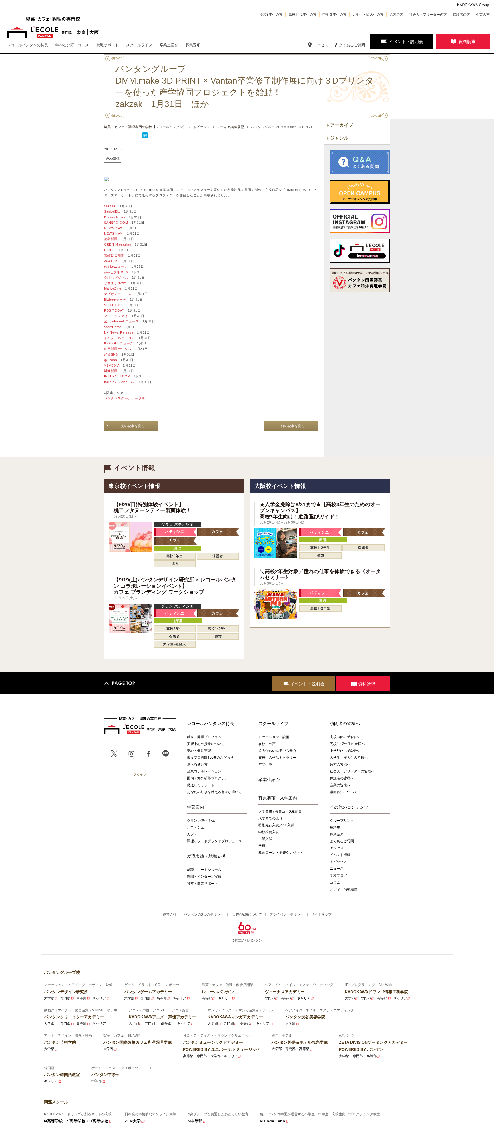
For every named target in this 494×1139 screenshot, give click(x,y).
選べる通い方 (197, 764)
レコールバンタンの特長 (210, 723)
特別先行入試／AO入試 (276, 825)
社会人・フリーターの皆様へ (352, 771)
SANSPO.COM (116, 222)
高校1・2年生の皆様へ (347, 743)
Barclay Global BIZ (119, 382)
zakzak (110, 206)
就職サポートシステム (204, 869)
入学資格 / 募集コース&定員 (280, 811)
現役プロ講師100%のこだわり (210, 757)
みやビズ (111, 261)
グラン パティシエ (201, 820)
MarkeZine (112, 288)
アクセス (320, 44)
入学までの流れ (270, 818)
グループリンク (342, 820)
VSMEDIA (111, 365)
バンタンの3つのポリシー (204, 914)
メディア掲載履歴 (343, 889)
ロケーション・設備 (273, 736)
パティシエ (195, 827)
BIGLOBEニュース (119, 343)
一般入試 (265, 838)
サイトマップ (321, 914)
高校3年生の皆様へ (344, 736)
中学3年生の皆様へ (344, 750)
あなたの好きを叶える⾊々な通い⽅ (214, 791)
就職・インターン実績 (204, 876)
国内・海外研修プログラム (207, 778)
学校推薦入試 (268, 831)
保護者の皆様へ (342, 778)
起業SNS (111, 354)
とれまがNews (115, 283)
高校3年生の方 (271, 14)
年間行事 (265, 764)
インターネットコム (119, 338)
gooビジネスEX (116, 272)
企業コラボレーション (204, 771)
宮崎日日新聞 (114, 255)
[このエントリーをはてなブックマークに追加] (145, 137)
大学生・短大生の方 (367, 14)
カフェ (192, 834)
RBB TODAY (114, 310)
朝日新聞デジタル (118, 348)
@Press (110, 360)
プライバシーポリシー (286, 914)
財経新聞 (111, 371)
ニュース (337, 868)
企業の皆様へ (340, 785)
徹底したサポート (200, 785)
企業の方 (483, 14)
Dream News (114, 217)
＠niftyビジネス (116, 277)
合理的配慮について (246, 914)
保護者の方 (461, 14)
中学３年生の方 (334, 14)
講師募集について (343, 791)
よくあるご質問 (352, 44)
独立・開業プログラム (204, 736)
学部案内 (195, 807)
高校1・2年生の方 (302, 14)
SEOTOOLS (114, 305)
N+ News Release (119, 332)
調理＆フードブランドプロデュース (214, 841)
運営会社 (169, 914)
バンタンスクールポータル (124, 398)
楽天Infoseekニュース (121, 321)
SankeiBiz (112, 211)
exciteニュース (116, 266)
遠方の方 (396, 14)
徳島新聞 (111, 239)
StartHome (112, 327)
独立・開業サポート (202, 883)
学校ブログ (338, 875)
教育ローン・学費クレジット (280, 852)
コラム (335, 882)
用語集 (335, 827)
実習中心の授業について (206, 743)
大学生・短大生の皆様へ (349, 757)
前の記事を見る (293, 426)
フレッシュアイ (116, 316)
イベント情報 (340, 854)
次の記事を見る (133, 426)
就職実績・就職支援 (206, 856)
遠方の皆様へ (340, 764)
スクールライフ (273, 723)
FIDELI (109, 250)
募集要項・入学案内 (277, 798)
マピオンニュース (118, 294)
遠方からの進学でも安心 (277, 750)
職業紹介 (337, 834)
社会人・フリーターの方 (428, 14)
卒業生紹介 (269, 779)
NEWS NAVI (114, 228)
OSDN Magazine (117, 244)
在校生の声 (267, 743)
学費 (261, 845)
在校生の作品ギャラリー (277, 757)
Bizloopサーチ (115, 299)
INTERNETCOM (117, 376)
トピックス (338, 861)
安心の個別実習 (199, 750)
